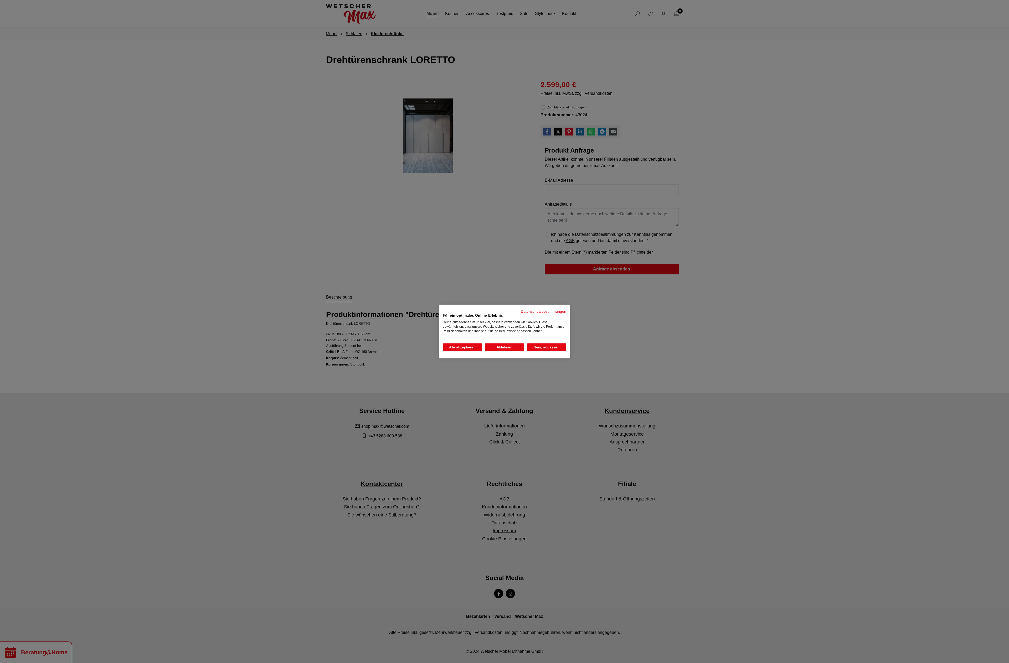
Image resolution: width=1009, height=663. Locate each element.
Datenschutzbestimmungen (543, 311)
